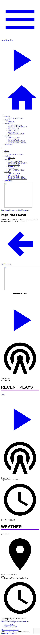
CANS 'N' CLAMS (14, 137)
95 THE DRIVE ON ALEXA (17, 127)
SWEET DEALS (13, 130)
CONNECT (8, 123)
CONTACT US (13, 132)
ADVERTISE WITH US (16, 134)
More (3, 395)
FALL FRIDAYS (13, 139)
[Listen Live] (20, 319)
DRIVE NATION (14, 129)
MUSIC (6, 120)
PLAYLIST (11, 122)
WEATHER (8, 144)
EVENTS (7, 136)
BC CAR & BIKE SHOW (16, 141)
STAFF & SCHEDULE (15, 118)
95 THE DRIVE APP (15, 125)
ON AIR (7, 116)
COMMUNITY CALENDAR (17, 143)
